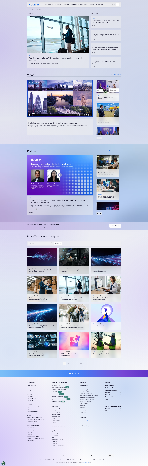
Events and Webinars (85, 424)
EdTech (29, 415)
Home (28, 10)
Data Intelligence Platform (60, 387)
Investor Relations (84, 403)
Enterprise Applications (33, 411)
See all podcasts (114, 151)
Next (100, 138)
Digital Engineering (32, 421)
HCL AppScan (58, 394)
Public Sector (55, 435)
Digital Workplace (32, 432)
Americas (107, 392)
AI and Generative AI (32, 385)
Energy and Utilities (56, 414)
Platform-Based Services (33, 436)
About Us (82, 388)
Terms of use (90, 459)
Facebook (70, 373)
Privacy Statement (81, 459)
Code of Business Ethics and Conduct (89, 395)
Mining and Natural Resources (59, 430)
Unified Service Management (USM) (35, 438)
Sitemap (96, 459)
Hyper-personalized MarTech (61, 399)
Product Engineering (32, 423)
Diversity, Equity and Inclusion (87, 399)
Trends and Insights (84, 420)
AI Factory (30, 392)
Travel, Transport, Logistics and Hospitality (62, 449)
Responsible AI (33, 390)
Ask (109, 4)
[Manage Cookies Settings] (3, 463)
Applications (30, 404)
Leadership (82, 405)
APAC (106, 413)
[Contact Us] (117, 4)
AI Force (30, 394)
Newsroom (82, 407)
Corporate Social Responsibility (87, 397)
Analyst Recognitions (85, 390)
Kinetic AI (30, 400)
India (106, 399)
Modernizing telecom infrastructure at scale (105, 354)
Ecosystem (66, 4)
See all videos (115, 75)
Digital (30, 121)
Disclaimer (73, 459)
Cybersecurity (31, 430)
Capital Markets (56, 420)
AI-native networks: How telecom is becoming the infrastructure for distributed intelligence (105, 48)
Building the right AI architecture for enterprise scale (71, 354)
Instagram (75, 373)
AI (29, 55)
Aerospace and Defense (58, 409)
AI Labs (31, 389)
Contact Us (66, 459)
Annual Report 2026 (84, 391)
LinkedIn (78, 373)
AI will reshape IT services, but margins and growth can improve (104, 62)
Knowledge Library (84, 426)
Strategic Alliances (84, 411)
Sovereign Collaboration (60, 396)
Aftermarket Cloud (58, 401)
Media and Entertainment (58, 445)
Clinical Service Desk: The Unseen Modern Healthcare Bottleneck (104, 298)
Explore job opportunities (111, 390)
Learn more (58, 34)
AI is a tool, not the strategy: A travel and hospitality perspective (104, 270)
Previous (98, 138)
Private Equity (55, 433)
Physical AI (30, 402)
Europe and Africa (109, 397)
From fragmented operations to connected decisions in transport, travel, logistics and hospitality (73, 326)
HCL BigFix (57, 391)
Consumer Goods (56, 412)
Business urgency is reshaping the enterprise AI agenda (73, 270)
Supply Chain (30, 440)
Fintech (54, 422)
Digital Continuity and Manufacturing (36, 419)
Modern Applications (32, 409)
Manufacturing (55, 428)
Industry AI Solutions (32, 398)
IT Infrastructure (31, 427)
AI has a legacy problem (99, 326)
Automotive (54, 410)
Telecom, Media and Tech (58, 439)
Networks (30, 434)
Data (29, 407)
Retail (53, 437)
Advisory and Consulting (33, 406)
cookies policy (85, 462)
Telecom (55, 441)
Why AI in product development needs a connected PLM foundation (40, 354)
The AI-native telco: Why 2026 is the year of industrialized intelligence (41, 326)
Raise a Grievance (103, 459)
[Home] (34, 4)
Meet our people (109, 387)
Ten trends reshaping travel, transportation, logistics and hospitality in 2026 (41, 298)
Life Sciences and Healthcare (59, 426)
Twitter (73, 373)
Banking (54, 418)
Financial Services (56, 416)
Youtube (84, 455)
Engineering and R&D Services (34, 417)
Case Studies (83, 422)
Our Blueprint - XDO (56, 385)
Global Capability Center (33, 425)
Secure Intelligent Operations (59, 389)
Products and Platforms (59, 383)
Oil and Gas (54, 432)
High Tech (55, 443)
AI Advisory (30, 387)
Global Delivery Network (85, 401)
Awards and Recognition (86, 393)
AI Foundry (30, 396)
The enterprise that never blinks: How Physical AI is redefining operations (42, 270)
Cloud (93, 18)
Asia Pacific (108, 394)
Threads (91, 455)
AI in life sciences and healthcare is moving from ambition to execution (105, 35)
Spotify (36, 209)
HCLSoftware (99, 4)
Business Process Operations (34, 413)
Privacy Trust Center (84, 409)
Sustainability (83, 413)
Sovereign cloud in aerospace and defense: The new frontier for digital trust (105, 21)
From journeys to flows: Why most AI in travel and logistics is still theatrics (56, 59)
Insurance (55, 424)
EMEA (106, 410)
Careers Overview (109, 385)
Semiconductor (56, 447)
